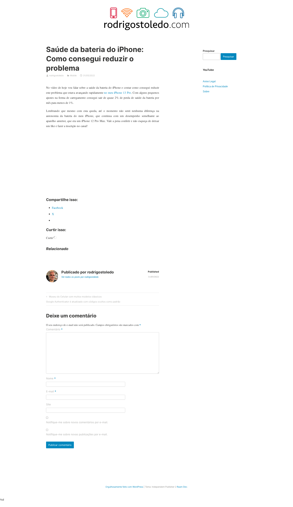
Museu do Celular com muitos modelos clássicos (74, 297)
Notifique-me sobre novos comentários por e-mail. (77, 422)
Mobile (73, 75)
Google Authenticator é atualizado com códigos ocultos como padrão (83, 302)
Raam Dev (182, 486)
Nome (51, 378)
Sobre (206, 91)
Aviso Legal (209, 81)
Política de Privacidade (215, 86)
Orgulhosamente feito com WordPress (124, 486)
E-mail (51, 391)
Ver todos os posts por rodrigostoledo (79, 277)
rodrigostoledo (56, 75)
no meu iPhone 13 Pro (117, 92)
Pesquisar (209, 51)
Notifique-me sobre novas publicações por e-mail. (77, 434)
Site (48, 404)
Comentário (54, 329)
